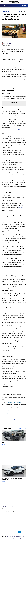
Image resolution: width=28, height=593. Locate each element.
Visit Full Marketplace (22, 428)
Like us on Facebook (6, 413)
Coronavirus (6, 11)
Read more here (22, 288)
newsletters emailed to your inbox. (15, 402)
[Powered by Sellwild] (24, 503)
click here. (20, 207)
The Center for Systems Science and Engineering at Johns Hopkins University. (13, 537)
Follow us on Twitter (6, 410)
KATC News (8, 43)
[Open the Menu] (2, 1)
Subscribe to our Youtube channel (9, 419)
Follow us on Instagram (7, 416)
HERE (5, 399)
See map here (5, 535)
